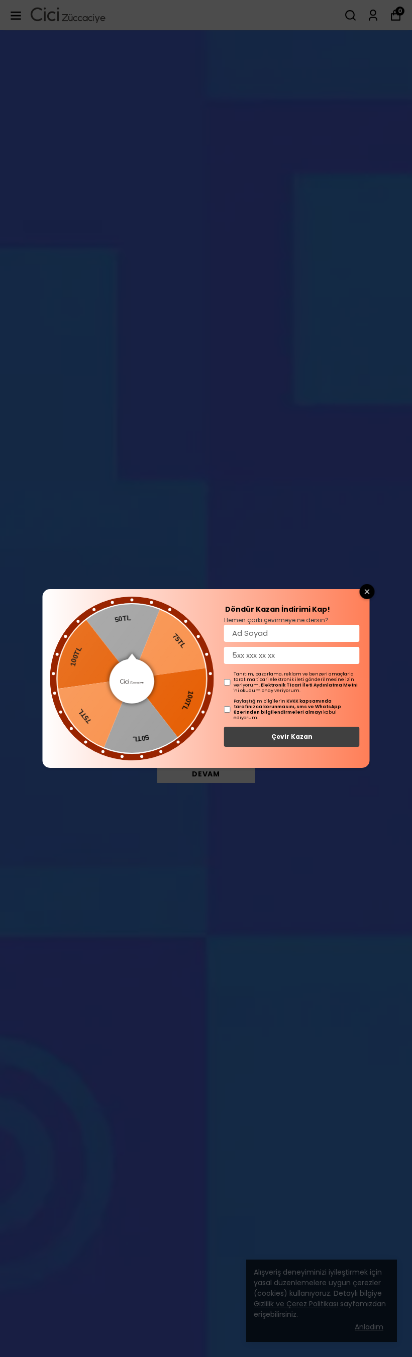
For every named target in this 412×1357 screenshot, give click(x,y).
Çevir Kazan (292, 736)
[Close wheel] (367, 591)
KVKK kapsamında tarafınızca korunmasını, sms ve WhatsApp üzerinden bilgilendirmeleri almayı (287, 706)
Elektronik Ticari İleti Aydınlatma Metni (309, 685)
